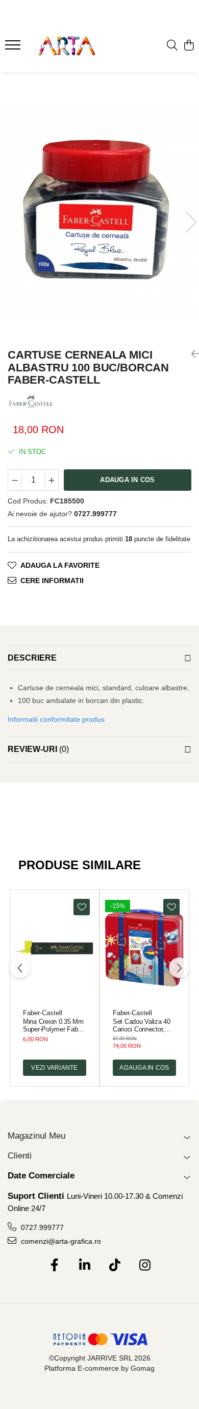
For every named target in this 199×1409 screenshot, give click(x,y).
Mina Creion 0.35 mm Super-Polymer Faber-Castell (54, 1025)
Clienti (20, 1156)
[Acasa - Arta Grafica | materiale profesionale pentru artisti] (66, 46)
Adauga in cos (127, 480)
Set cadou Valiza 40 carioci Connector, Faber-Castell (141, 1025)
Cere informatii (52, 580)
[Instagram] (145, 1265)
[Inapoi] (191, 354)
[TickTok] (114, 1265)
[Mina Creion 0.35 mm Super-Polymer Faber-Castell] (54, 948)
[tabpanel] (99, 212)
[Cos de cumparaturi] (188, 46)
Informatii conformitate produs (56, 719)
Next (191, 222)
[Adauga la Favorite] (81, 907)
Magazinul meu (36, 1136)
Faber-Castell (42, 1013)
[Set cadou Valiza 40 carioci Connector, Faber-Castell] (144, 948)
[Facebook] (54, 1265)
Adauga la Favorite (60, 565)
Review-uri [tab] (38, 749)
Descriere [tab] (32, 657)
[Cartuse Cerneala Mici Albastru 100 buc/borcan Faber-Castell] (99, 212)
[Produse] (14, 48)
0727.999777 (41, 1227)
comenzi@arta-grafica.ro (60, 1241)
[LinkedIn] (84, 1265)
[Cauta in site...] (172, 46)
